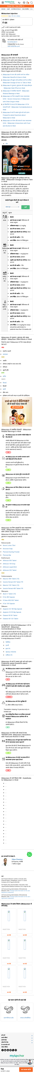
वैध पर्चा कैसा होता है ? (13, 42)
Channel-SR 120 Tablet (10, 619)
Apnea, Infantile (11, 652)
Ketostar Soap (8, 549)
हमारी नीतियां (4, 1037)
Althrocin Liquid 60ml (10, 567)
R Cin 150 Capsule (9, 603)
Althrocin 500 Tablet (10, 560)
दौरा (7, 144)
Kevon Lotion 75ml (9, 545)
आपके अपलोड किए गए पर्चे (14, 46)
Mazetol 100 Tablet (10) (11, 585)
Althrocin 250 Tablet (10, 570)
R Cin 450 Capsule (9, 597)
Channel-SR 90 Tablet (10, 615)
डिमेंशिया (8, 642)
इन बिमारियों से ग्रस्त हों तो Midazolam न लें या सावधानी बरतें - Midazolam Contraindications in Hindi (17, 107)
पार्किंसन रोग (9, 655)
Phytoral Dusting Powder (11, 552)
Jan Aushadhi (10, 32)
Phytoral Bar (7, 555)
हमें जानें (3, 1035)
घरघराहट (5, 354)
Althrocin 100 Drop (9, 564)
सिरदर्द (4, 383)
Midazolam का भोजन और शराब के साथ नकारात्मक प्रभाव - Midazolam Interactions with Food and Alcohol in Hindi (17, 123)
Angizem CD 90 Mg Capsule (12, 612)
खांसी (4, 389)
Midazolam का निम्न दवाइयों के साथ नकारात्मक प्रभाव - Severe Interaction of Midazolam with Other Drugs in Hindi (16, 98)
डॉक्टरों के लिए (4, 1042)
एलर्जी (7, 645)
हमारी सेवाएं (4, 1040)
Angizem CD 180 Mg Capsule (12, 609)
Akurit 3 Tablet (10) (9, 594)
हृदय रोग (8, 648)
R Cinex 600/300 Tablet (11, 600)
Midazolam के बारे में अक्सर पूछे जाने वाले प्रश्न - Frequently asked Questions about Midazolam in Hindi (16, 115)
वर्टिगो (4, 376)
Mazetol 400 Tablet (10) (11, 579)
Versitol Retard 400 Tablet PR (13, 588)
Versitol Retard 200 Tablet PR (13, 582)
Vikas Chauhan (17, 859)
